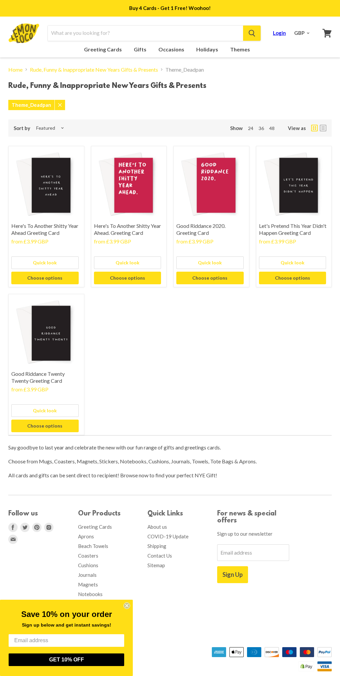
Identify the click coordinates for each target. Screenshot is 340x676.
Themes (240, 49)
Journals (87, 575)
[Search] (252, 33)
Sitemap (156, 565)
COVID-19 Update (168, 536)
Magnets (88, 584)
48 (272, 128)
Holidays (207, 49)
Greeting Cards (103, 49)
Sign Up (232, 574)
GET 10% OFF (66, 659)
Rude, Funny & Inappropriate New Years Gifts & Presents (94, 70)
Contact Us (159, 556)
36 (261, 128)
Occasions (171, 49)
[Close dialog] (127, 605)
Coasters (88, 556)
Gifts (140, 49)
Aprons (86, 536)
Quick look (45, 262)
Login (279, 33)
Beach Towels (93, 546)
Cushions (88, 565)
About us (157, 527)
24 (250, 128)
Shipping (156, 546)
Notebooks (90, 594)
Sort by (22, 128)
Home (15, 70)
